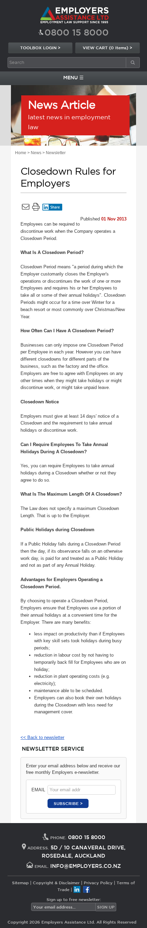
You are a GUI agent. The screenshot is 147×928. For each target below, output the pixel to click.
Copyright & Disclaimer (56, 882)
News (36, 152)
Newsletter (56, 152)
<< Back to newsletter (42, 737)
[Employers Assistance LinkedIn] (77, 889)
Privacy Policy (98, 882)
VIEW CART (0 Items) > (107, 47)
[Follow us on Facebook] (86, 889)
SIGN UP (106, 906)
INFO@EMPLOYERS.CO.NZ (85, 866)
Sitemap (20, 882)
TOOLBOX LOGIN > (40, 47)
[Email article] (25, 208)
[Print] (36, 208)
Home (20, 152)
